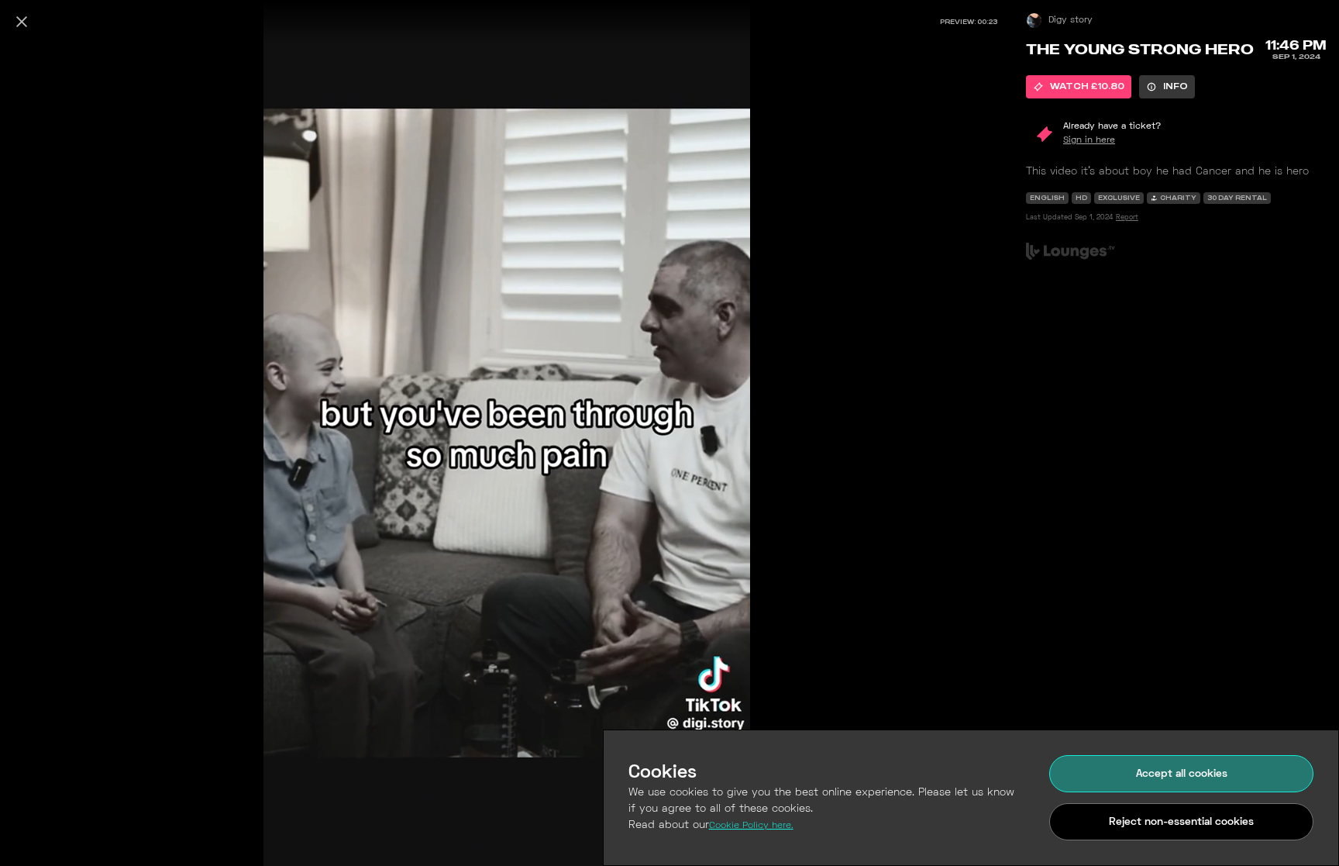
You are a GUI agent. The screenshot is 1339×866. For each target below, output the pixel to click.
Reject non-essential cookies (1181, 822)
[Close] (21, 21)
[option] (1078, 86)
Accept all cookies (1181, 774)
